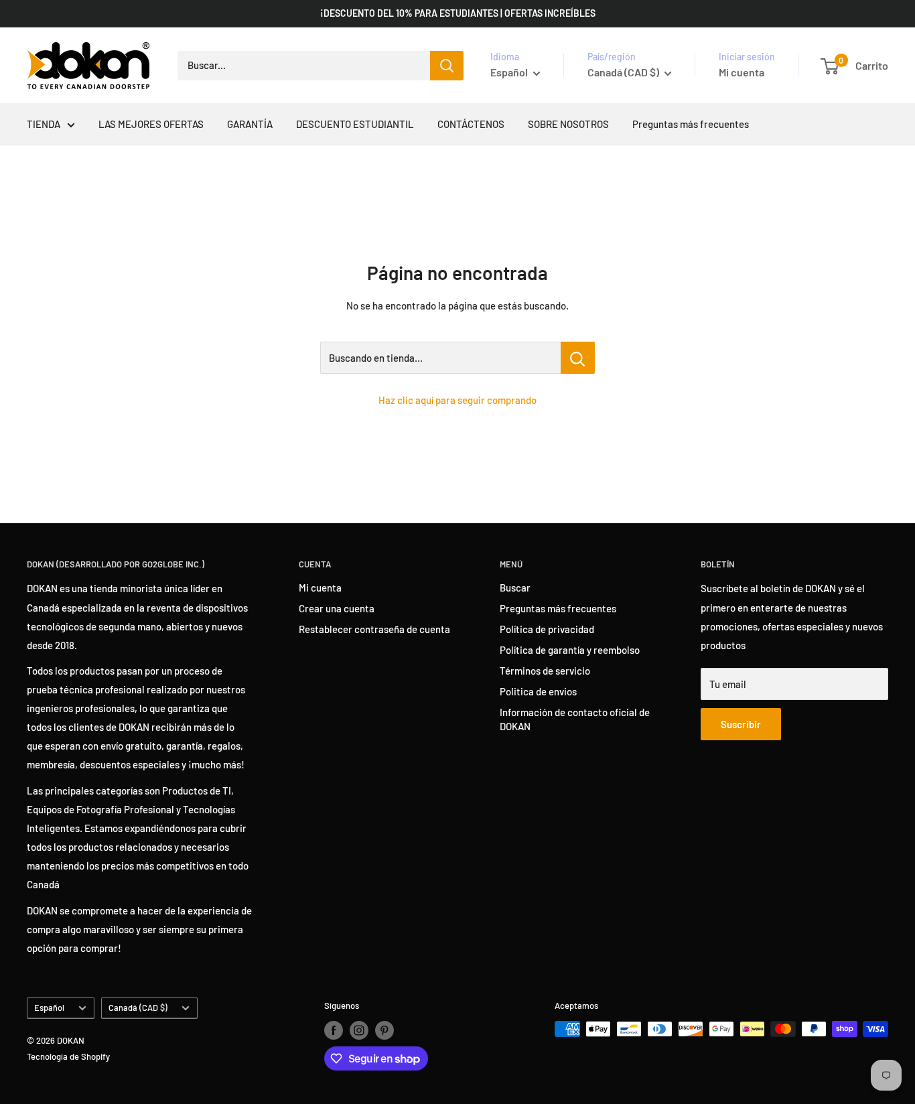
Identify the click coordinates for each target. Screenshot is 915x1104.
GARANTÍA (250, 124)
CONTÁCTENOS (470, 124)
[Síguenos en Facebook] (333, 1030)
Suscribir (741, 724)
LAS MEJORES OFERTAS (151, 124)
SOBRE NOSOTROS (568, 124)
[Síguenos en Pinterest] (384, 1030)
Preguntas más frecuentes (690, 124)
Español (49, 1007)
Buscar (515, 587)
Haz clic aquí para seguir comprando (457, 400)
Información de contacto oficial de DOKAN (575, 719)
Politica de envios (538, 691)
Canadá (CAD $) (138, 1007)
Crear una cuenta (336, 608)
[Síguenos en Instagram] (359, 1030)
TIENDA (43, 124)
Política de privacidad (547, 629)
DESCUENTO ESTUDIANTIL (355, 124)
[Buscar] (447, 65)
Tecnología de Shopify (68, 1056)
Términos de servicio (545, 671)
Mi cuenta (741, 72)
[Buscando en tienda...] (578, 358)
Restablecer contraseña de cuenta (374, 629)
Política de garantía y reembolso (570, 650)
